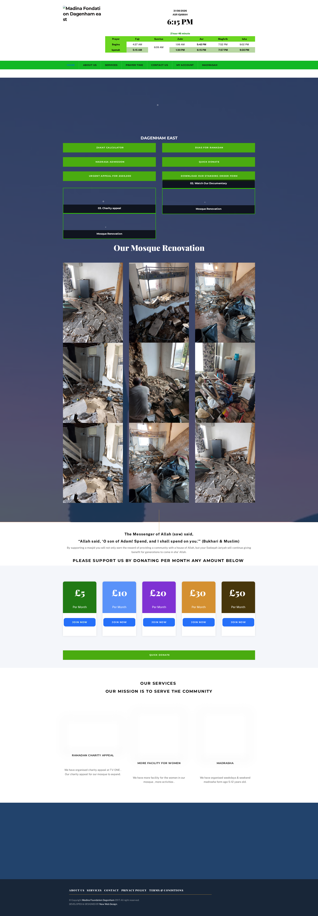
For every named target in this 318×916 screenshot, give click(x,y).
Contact (111, 890)
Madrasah (209, 65)
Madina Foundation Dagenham (98, 900)
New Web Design (108, 904)
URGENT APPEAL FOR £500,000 (110, 176)
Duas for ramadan (209, 147)
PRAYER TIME (134, 65)
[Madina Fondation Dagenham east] (82, 19)
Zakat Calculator (110, 147)
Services (111, 65)
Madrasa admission (110, 161)
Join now (79, 622)
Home (71, 65)
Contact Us (159, 65)
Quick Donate (209, 161)
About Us (90, 65)
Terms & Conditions (166, 890)
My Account (185, 65)
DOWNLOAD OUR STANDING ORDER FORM (209, 176)
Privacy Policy (134, 890)
